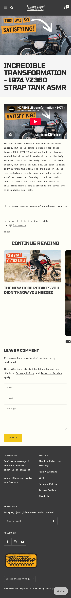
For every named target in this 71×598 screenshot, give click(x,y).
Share (7, 231)
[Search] (11, 7)
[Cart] (65, 7)
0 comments (19, 225)
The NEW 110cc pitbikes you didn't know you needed (31, 290)
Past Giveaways (48, 471)
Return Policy (47, 490)
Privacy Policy (25, 373)
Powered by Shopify (43, 588)
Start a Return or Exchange (50, 463)
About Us (44, 496)
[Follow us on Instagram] (15, 541)
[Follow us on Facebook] (7, 541)
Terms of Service (51, 373)
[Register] (53, 521)
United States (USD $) (18, 579)
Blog (41, 477)
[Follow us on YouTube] (22, 541)
